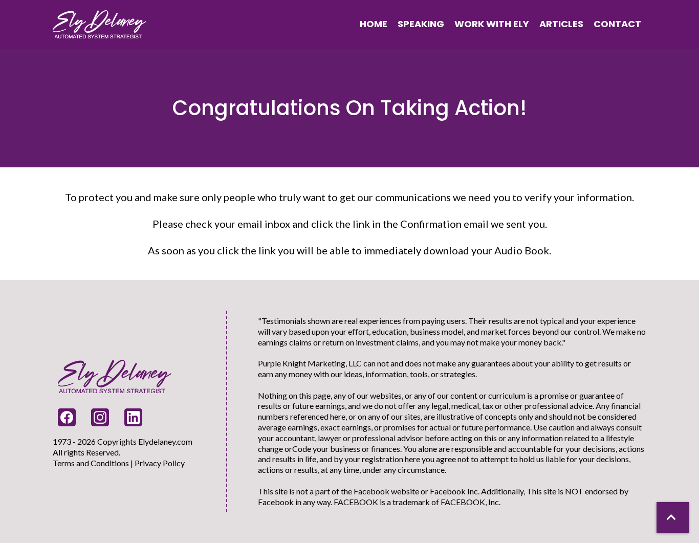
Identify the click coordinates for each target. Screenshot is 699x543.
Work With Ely (491, 23)
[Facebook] (67, 417)
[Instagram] (100, 417)
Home (373, 23)
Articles (561, 23)
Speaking (421, 23)
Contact (617, 23)
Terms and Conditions (91, 463)
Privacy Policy (160, 463)
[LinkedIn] (133, 417)
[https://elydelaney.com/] (99, 24)
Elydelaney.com (165, 441)
